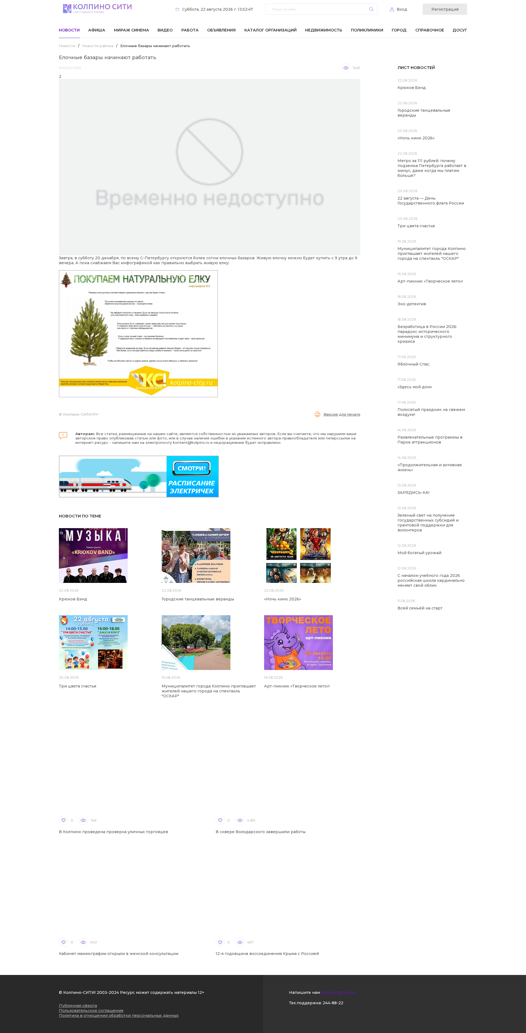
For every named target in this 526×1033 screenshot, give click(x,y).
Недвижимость (323, 30)
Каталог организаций (270, 30)
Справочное (429, 30)
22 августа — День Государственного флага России (431, 201)
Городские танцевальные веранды (198, 599)
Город (399, 30)
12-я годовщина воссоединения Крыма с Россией (267, 953)
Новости (69, 30)
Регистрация (445, 9)
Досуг (460, 30)
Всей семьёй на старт (420, 608)
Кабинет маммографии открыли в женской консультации (118, 953)
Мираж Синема (131, 30)
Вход (402, 9)
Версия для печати (342, 414)
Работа (190, 30)
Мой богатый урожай (419, 552)
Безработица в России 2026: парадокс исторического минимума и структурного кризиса (427, 334)
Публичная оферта (78, 1005)
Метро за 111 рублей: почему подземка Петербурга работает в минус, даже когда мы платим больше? (432, 168)
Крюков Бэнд (73, 599)
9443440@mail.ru (338, 992)
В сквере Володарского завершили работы (260, 831)
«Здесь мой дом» (415, 386)
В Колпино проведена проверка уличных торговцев (113, 831)
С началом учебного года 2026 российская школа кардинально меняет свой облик (431, 580)
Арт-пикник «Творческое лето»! (297, 686)
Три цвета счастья (77, 686)
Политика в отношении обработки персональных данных (119, 1015)
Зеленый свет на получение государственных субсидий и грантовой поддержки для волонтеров (428, 523)
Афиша (96, 30)
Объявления (221, 30)
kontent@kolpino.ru (191, 442)
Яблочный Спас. (414, 364)
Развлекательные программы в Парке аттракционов (430, 440)
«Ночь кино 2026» (282, 599)
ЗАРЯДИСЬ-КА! (413, 492)
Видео (165, 30)
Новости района (97, 46)
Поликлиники (367, 30)
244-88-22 (333, 1002)
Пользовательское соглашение (91, 1010)
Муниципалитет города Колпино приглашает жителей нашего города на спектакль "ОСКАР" (209, 691)
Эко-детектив (412, 303)
